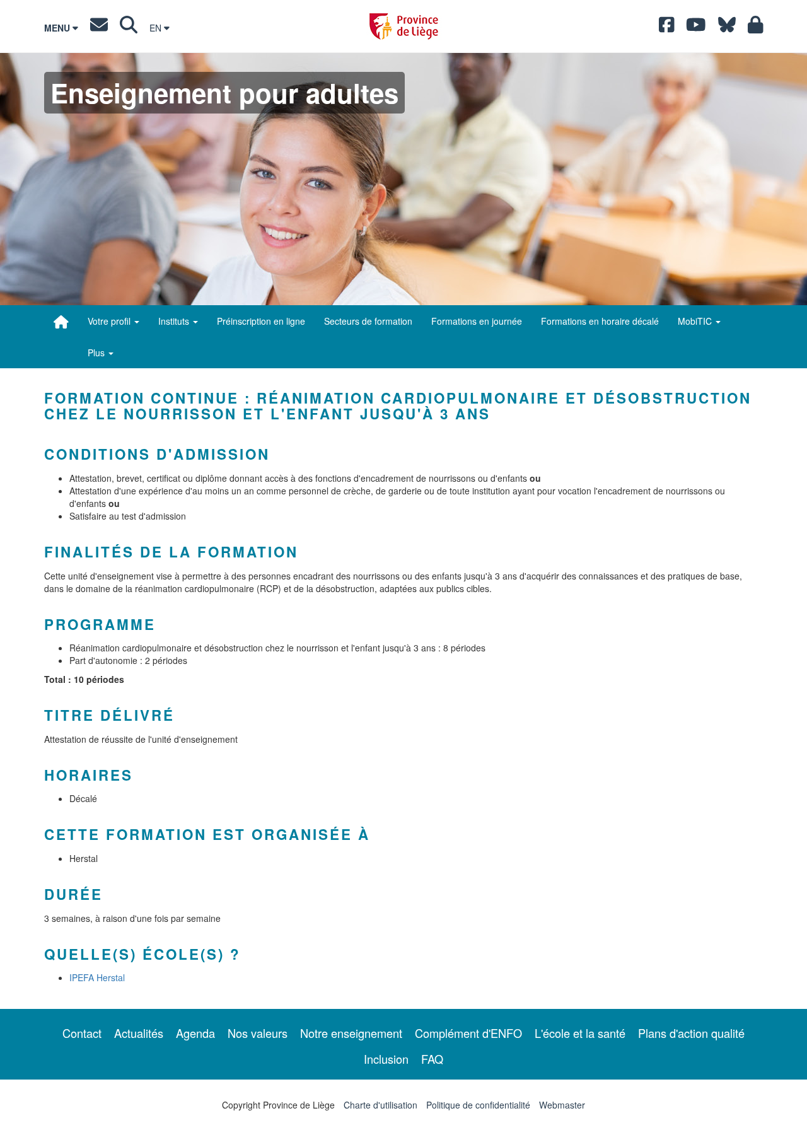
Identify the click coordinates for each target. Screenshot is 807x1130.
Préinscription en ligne (261, 321)
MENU (58, 27)
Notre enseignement (351, 1033)
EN (156, 27)
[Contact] (99, 27)
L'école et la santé (580, 1033)
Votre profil (110, 321)
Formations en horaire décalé (600, 321)
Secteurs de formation (368, 321)
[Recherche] (128, 27)
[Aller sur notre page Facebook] (667, 27)
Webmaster (562, 1104)
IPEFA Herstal (97, 977)
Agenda (195, 1033)
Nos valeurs (257, 1033)
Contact (82, 1033)
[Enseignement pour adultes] (61, 321)
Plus (97, 352)
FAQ (432, 1059)
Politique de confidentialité (478, 1104)
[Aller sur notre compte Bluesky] (727, 27)
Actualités (138, 1033)
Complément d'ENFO (468, 1033)
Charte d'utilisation (380, 1104)
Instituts (175, 321)
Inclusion (386, 1059)
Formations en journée (476, 321)
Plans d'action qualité (691, 1033)
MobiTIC (696, 321)
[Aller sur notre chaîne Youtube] (696, 27)
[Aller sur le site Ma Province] (755, 27)
